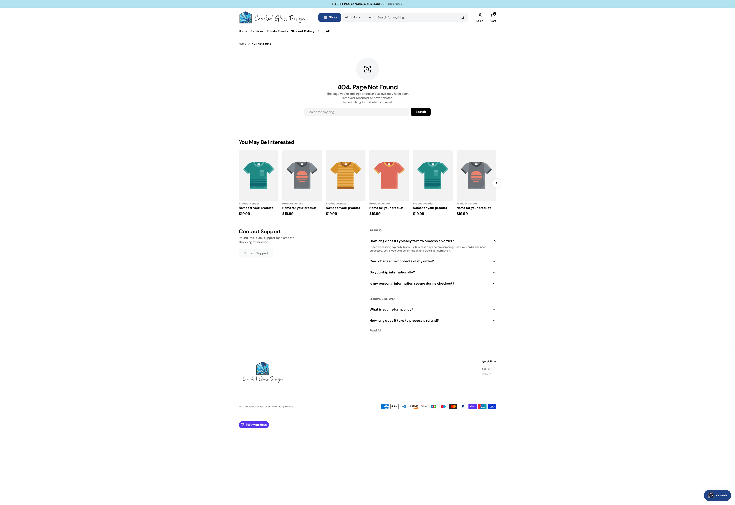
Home (242, 43)
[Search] (462, 17)
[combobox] (421, 17)
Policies (486, 374)
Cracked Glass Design (259, 406)
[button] (479, 17)
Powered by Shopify (282, 406)
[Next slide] (496, 183)
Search (420, 112)
